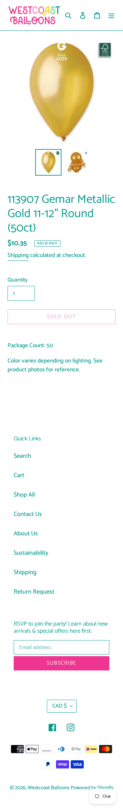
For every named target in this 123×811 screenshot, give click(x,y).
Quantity (18, 280)
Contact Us (28, 514)
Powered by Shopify (92, 788)
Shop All (24, 495)
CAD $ (59, 706)
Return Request (34, 592)
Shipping (18, 255)
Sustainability (31, 553)
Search (22, 456)
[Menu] (111, 15)
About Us (26, 534)
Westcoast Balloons (48, 788)
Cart (19, 475)
